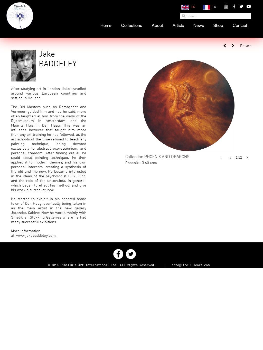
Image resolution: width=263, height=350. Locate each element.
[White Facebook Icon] (234, 6)
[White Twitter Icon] (241, 6)
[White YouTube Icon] (248, 6)
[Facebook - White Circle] (118, 254)
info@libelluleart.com (191, 265)
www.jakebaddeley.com (36, 235)
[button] (226, 6)
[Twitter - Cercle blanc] (131, 254)
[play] (221, 156)
